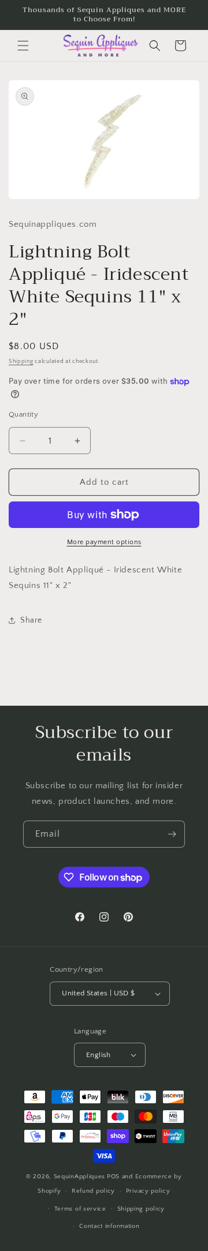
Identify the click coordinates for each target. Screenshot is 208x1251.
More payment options (104, 542)
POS (113, 1176)
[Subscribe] (171, 834)
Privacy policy (148, 1191)
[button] (23, 45)
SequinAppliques (80, 1176)
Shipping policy (141, 1208)
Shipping (21, 361)
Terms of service (80, 1208)
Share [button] (31, 620)
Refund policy (93, 1191)
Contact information (109, 1226)
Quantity (23, 414)
